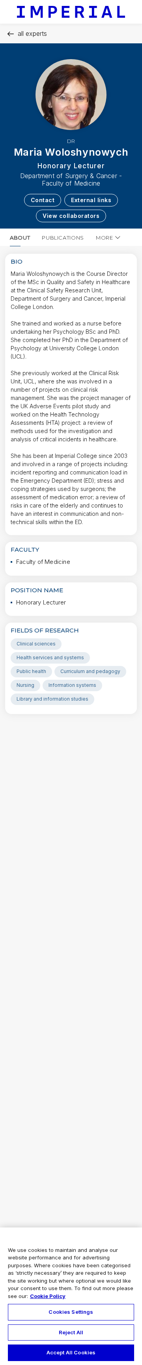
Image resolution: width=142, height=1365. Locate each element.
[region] (71, 1296)
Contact (43, 200)
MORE (104, 237)
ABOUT (20, 237)
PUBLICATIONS (63, 237)
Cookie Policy (47, 1296)
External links (91, 200)
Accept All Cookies (71, 1352)
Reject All (71, 1332)
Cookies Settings (71, 1312)
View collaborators (71, 215)
